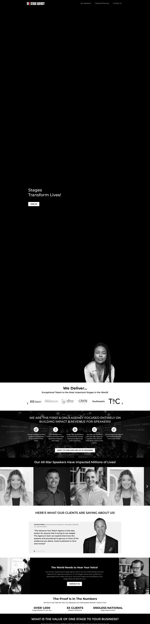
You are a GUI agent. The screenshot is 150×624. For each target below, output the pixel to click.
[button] (27, 403)
